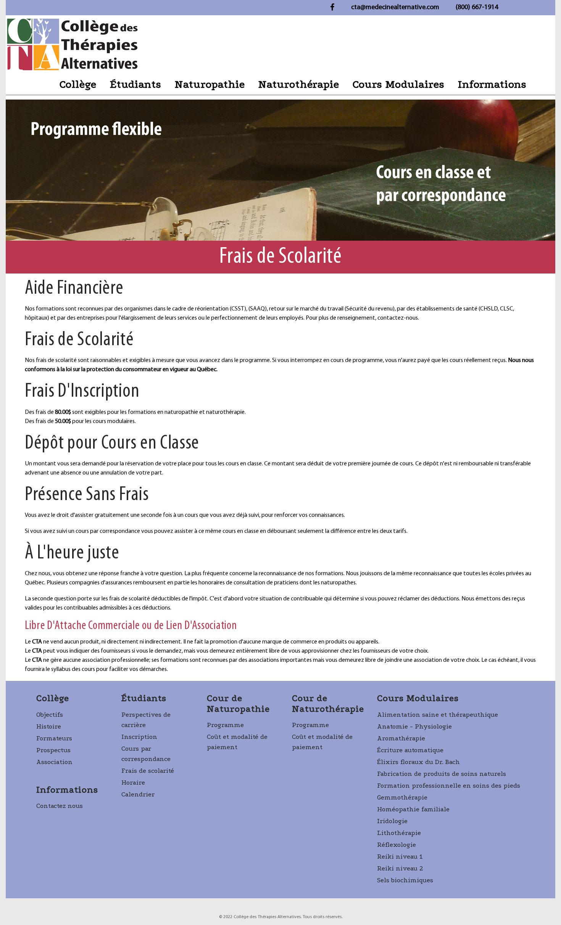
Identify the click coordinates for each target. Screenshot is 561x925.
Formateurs (54, 738)
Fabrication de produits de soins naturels (441, 773)
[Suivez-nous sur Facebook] (332, 6)
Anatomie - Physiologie (414, 726)
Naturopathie (210, 84)
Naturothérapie (298, 84)
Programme (225, 725)
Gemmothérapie (402, 797)
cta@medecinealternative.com (395, 7)
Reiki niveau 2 (400, 868)
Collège (78, 84)
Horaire (133, 782)
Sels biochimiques (405, 880)
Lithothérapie (399, 833)
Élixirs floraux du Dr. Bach (418, 762)
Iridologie (392, 821)
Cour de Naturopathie (238, 703)
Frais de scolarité (147, 770)
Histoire (48, 726)
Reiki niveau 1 (400, 856)
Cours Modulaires (399, 84)
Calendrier (138, 794)
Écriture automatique (410, 750)
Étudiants (135, 84)
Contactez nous (59, 805)
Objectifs (49, 714)
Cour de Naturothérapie (328, 703)
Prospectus (53, 750)
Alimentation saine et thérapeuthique (437, 714)
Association (54, 762)
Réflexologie (396, 844)
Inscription (139, 736)
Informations (492, 84)
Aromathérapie (401, 738)
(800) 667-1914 (477, 7)
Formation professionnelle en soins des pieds (448, 785)
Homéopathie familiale (413, 809)
